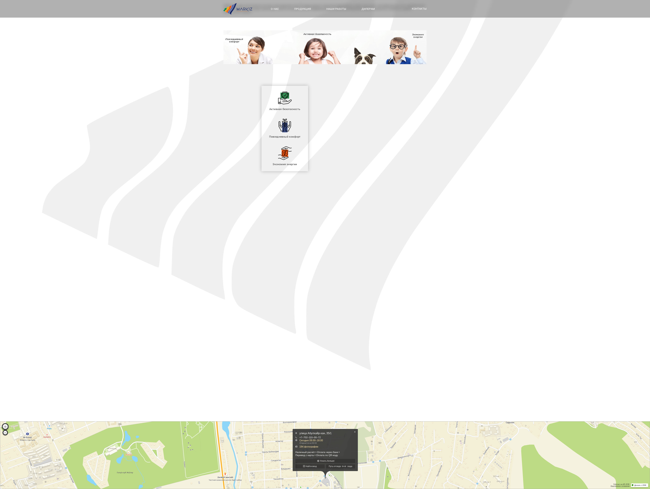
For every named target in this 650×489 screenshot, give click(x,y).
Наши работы (336, 8)
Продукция (302, 8)
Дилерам (368, 8)
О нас (275, 8)
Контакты (419, 8)
